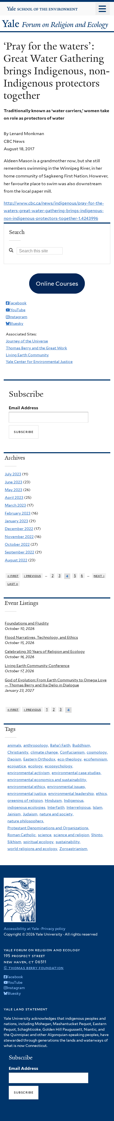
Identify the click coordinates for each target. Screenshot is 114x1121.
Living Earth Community (27, 355)
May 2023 (13, 490)
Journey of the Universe (27, 341)
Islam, (98, 807)
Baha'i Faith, (60, 745)
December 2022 (19, 529)
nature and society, (56, 814)
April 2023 (14, 497)
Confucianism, (72, 752)
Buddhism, (81, 745)
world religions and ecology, (32, 849)
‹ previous (32, 576)
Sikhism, (14, 842)
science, (45, 835)
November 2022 (19, 537)
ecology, (35, 766)
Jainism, (14, 814)
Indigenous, (74, 800)
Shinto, (97, 835)
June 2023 (13, 482)
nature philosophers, (25, 821)
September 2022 (19, 552)
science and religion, (72, 835)
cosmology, (97, 752)
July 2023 (13, 474)
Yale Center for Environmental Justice (39, 361)
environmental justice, (27, 793)
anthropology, (36, 745)
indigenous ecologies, (26, 807)
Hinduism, (54, 800)
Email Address (23, 407)
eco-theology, (70, 759)
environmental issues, (66, 786)
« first (13, 576)
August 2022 (16, 560)
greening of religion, (25, 800)
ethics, (102, 793)
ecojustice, (17, 766)
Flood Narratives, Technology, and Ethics (41, 637)
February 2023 (17, 513)
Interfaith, (56, 807)
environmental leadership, (71, 793)
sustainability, (68, 842)
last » (12, 584)
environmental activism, (28, 773)
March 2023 (15, 505)
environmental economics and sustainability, (47, 780)
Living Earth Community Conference (37, 665)
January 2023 (16, 521)
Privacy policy (53, 928)
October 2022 (17, 544)
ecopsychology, (59, 766)
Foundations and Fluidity (27, 623)
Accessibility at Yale (21, 928)
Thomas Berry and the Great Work (36, 348)
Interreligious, (79, 807)
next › (99, 576)
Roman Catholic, (22, 835)
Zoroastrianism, (73, 849)
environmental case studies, (76, 773)
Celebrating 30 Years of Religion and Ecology (45, 651)
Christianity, (18, 752)
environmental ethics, (26, 786)
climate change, (44, 752)
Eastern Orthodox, (39, 759)
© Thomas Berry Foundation (34, 967)
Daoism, (14, 759)
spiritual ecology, (38, 842)
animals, (14, 745)
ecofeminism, (96, 759)
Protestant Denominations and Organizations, (48, 828)
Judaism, (30, 814)
